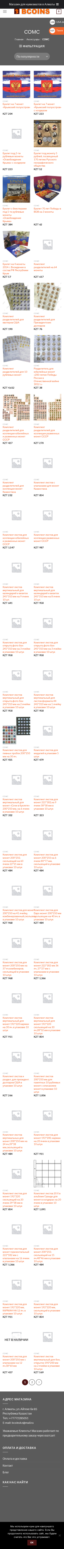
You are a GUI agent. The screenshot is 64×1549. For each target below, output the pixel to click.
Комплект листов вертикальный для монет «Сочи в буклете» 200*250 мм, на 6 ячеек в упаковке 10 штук (16, 805)
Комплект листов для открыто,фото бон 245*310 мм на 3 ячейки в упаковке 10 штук (16, 647)
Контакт (8, 1465)
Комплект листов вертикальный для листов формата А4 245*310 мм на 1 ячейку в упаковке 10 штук (47, 701)
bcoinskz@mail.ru (23, 1422)
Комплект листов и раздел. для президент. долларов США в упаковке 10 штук (16, 1081)
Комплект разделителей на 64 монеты (45, 267)
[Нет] (59, 1536)
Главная (19, 39)
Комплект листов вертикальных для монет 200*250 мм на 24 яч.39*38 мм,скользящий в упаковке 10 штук (15, 1142)
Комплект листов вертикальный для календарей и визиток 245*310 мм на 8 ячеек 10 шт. (47, 593)
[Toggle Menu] (57, 4)
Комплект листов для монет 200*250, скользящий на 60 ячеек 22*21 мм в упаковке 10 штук (15, 861)
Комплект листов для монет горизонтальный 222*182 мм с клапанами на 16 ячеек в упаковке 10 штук (16, 1255)
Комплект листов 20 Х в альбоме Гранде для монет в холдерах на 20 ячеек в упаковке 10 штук (47, 1199)
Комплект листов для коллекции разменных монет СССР (46, 537)
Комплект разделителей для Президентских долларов (44, 321)
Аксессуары (32, 39)
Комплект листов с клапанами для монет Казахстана (46, 485)
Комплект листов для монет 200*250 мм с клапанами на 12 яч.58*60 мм (15, 1361)
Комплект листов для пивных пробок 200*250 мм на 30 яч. (16, 753)
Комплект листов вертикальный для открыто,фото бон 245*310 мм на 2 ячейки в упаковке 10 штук (16, 701)
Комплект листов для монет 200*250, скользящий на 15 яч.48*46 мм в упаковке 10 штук (47, 1255)
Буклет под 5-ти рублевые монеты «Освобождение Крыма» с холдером (14, 158)
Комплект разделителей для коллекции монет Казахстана (13, 487)
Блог (6, 1472)
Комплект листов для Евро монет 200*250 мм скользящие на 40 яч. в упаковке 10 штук (47, 915)
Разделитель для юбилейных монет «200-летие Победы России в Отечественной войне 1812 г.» (46, 376)
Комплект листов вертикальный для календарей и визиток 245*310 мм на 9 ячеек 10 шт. (16, 593)
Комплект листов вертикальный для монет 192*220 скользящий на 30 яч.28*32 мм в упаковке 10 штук (47, 1025)
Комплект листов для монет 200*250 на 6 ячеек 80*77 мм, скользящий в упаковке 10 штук (47, 861)
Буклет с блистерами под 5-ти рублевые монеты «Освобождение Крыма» (15, 215)
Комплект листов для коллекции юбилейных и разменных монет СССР (16, 539)
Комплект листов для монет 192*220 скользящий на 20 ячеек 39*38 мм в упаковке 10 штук (15, 1199)
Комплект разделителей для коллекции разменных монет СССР (46, 432)
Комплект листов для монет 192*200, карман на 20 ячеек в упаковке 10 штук (47, 1139)
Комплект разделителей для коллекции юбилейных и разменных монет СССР (16, 433)
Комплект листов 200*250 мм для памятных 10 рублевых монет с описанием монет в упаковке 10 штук (47, 1084)
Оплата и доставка (15, 1458)
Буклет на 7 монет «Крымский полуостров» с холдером (47, 107)
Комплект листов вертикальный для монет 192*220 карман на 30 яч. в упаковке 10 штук (16, 1024)
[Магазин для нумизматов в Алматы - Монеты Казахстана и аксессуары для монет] (32, 11)
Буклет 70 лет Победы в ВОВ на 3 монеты (47, 210)
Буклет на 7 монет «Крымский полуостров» (16, 106)
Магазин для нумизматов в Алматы (32, 4)
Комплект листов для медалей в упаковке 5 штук (46, 753)
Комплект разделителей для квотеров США (13, 319)
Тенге (56, 30)
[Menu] (5, 11)
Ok (32, 1542)
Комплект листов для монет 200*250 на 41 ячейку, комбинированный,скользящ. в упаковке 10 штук (19, 915)
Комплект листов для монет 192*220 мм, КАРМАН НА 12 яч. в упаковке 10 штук (15, 1309)
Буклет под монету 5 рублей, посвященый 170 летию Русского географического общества (46, 159)
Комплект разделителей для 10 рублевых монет (15, 371)
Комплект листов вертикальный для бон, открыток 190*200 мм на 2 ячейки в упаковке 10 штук (47, 1362)
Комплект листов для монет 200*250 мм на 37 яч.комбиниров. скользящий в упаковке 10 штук (16, 968)
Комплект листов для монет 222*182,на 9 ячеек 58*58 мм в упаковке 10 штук (46, 804)
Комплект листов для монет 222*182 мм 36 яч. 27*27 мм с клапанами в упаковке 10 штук (46, 968)
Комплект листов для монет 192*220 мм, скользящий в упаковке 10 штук (47, 1309)
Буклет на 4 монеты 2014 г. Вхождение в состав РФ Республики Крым (15, 269)
